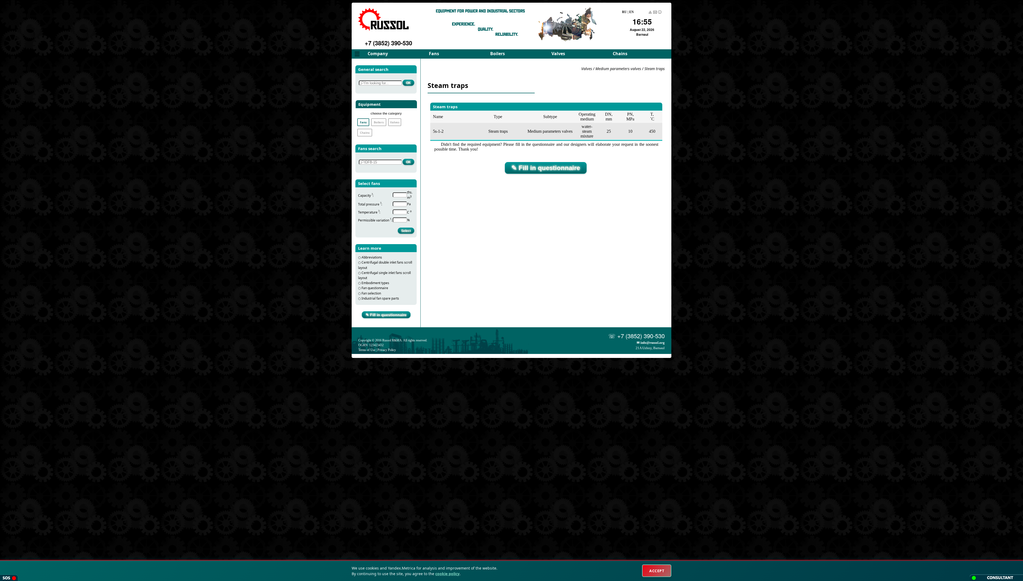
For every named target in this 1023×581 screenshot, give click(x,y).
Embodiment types (375, 283)
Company (378, 54)
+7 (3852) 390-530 (388, 43)
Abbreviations (372, 257)
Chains (620, 54)
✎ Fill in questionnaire (386, 315)
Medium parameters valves (618, 68)
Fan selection (371, 293)
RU (624, 12)
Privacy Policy (386, 350)
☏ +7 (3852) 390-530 (636, 336)
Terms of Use (366, 350)
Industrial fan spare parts (380, 298)
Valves (558, 54)
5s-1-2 (438, 131)
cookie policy (447, 573)
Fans (434, 54)
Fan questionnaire (375, 288)
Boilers (497, 54)
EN (631, 12)
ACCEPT (656, 570)
